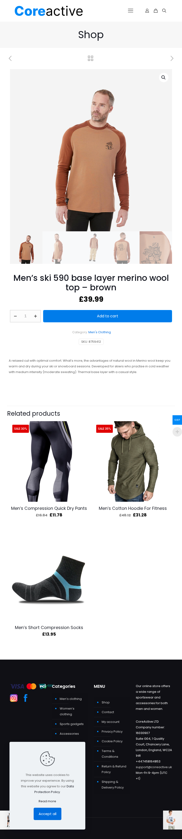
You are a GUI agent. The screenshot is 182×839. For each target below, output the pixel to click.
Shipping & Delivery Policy (113, 785)
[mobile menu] (131, 11)
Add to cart (107, 316)
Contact (108, 712)
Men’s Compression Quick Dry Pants (49, 508)
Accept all (47, 813)
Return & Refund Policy (114, 769)
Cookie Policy (112, 741)
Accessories (69, 733)
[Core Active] (57, 10)
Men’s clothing (71, 699)
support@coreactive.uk (154, 767)
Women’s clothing (67, 711)
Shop (106, 702)
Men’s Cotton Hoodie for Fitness (133, 508)
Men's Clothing (99, 332)
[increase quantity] (35, 316)
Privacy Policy (112, 731)
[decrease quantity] (15, 316)
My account (110, 722)
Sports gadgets (72, 724)
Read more (47, 801)
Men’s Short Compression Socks (49, 627)
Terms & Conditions (110, 754)
